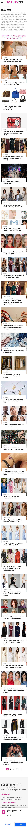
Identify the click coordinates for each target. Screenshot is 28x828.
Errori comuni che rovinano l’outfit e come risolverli (14, 351)
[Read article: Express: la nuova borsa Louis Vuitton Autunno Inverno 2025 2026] (14, 439)
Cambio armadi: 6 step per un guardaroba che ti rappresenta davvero (12, 375)
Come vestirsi (5, 37)
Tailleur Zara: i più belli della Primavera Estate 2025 (11, 497)
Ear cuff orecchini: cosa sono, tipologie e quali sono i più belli (12, 229)
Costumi (9, 38)
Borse (11, 35)
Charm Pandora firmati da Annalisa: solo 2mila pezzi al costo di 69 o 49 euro (14, 400)
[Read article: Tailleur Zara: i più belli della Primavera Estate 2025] (14, 487)
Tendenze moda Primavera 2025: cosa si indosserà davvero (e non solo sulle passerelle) (13, 568)
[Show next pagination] (20, 769)
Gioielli (24, 37)
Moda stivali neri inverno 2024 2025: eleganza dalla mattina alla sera (14, 738)
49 (17, 769)
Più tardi (7, 824)
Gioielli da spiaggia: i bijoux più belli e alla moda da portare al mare (14, 83)
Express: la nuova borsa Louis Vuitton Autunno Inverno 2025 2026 (13, 448)
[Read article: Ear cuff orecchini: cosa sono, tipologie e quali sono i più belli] (14, 219)
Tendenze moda (22, 35)
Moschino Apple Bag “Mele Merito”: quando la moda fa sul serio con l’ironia (14, 133)
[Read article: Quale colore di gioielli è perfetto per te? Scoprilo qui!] (14, 415)
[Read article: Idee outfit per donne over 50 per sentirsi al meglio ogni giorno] (14, 511)
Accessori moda (13, 37)
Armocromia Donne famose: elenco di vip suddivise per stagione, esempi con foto (14, 690)
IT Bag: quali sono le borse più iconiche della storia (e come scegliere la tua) (12, 107)
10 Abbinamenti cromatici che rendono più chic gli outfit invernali (13, 206)
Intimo (13, 38)
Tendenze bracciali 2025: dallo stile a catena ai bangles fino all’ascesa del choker (14, 472)
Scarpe (15, 35)
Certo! (20, 824)
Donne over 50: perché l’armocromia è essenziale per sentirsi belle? (14, 617)
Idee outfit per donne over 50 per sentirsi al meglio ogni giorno (13, 520)
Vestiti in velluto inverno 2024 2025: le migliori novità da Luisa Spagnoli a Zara (14, 642)
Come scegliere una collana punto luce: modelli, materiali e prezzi (13, 60)
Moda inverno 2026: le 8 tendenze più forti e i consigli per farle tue (14, 276)
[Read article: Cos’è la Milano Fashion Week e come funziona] (14, 173)
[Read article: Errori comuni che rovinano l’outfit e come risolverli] (14, 342)
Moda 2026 (6, 179)
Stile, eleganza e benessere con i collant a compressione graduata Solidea (13, 593)
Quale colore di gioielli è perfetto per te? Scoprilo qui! (14, 425)
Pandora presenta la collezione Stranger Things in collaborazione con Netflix (13, 762)
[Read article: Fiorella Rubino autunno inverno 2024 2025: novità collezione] (14, 705)
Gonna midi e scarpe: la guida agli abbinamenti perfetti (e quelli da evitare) (13, 158)
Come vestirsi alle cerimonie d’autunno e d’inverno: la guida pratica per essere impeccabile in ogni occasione (13, 301)
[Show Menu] (2, 2)
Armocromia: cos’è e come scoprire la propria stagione (14, 252)
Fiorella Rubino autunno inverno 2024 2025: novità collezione (13, 715)
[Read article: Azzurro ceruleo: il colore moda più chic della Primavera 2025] (14, 534)
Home (2, 7)
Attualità (6, 397)
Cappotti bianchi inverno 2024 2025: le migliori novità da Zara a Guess (14, 666)
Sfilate (19, 37)
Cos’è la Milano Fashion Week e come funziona (12, 182)
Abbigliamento (5, 35)
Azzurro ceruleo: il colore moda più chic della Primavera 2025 (13, 544)
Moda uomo (18, 38)
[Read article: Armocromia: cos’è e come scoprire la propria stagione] (14, 243)
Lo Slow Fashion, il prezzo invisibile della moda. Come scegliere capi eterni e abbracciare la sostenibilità (13, 327)
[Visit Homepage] (15, 2)
